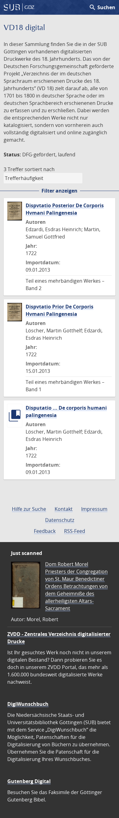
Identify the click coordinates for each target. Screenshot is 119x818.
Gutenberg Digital (29, 781)
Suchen (102, 7)
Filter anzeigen (59, 190)
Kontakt (64, 509)
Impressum (94, 509)
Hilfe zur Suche (29, 509)
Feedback (45, 531)
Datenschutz (59, 520)
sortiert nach (40, 169)
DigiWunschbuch (28, 704)
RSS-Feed (74, 531)
